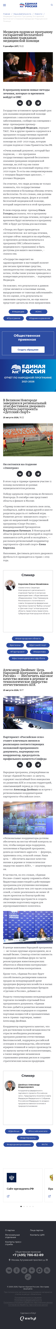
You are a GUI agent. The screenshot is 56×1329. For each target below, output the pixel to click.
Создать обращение (28, 349)
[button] (21, 1206)
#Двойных (13, 1131)
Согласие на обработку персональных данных (28, 1305)
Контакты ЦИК (37, 1235)
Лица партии (36, 1230)
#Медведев (18, 311)
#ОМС (38, 311)
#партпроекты (28, 1138)
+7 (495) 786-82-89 (28, 1255)
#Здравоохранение (39, 318)
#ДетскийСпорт (37, 645)
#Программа (13, 318)
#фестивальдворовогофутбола (28, 658)
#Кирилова (39, 652)
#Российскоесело (38, 1131)
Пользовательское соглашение (28, 1298)
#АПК (45, 1144)
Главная (6, 14)
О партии (10, 1230)
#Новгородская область (28, 638)
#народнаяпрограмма (19, 1144)
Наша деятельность (22, 14)
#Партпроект (17, 652)
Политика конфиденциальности (28, 1300)
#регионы (15, 645)
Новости (38, 14)
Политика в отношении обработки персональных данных (28, 1302)
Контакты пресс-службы (13, 1243)
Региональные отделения (12, 1236)
